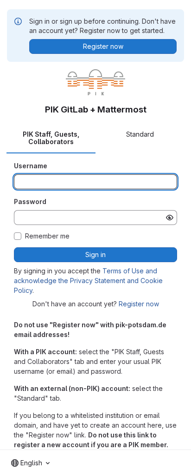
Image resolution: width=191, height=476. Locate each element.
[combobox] (30, 463)
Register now (139, 304)
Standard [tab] (140, 134)
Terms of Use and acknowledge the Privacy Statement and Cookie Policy (88, 280)
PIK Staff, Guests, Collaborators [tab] (51, 137)
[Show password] (169, 217)
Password (30, 201)
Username (30, 166)
